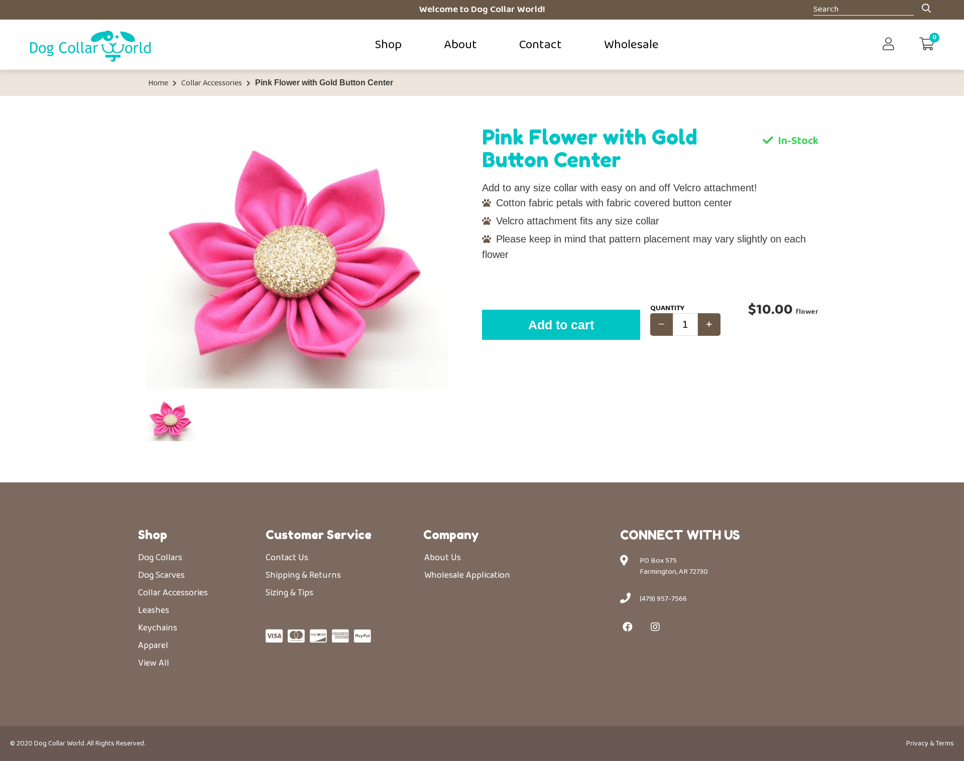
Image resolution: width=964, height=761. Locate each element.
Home (158, 83)
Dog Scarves (161, 575)
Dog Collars (160, 558)
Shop (388, 45)
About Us (442, 558)
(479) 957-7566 (663, 599)
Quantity (667, 308)
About (460, 45)
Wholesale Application (467, 575)
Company (451, 535)
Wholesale (631, 45)
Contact (540, 45)
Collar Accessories (211, 83)
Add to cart (561, 325)
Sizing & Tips (289, 593)
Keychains (157, 628)
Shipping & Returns (303, 575)
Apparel (153, 646)
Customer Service (319, 535)
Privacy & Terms (930, 743)
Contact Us (287, 558)
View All (153, 663)
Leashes (153, 610)
